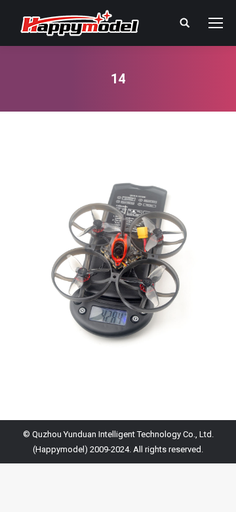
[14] (118, 263)
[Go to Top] (215, 491)
